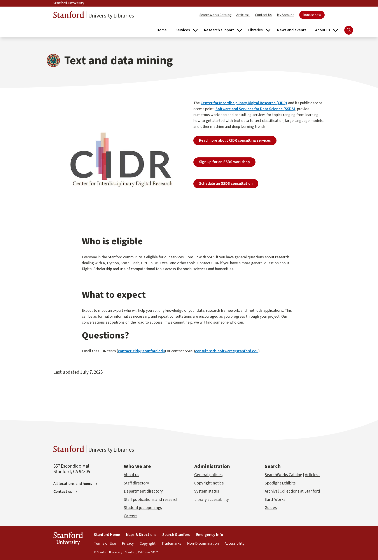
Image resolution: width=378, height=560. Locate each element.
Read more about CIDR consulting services (235, 140)
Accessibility (234, 543)
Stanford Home (107, 534)
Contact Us (263, 14)
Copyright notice (209, 483)
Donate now (312, 14)
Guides (271, 508)
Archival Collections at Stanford (292, 491)
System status (206, 491)
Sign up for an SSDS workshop (224, 162)
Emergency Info (209, 534)
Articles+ (243, 14)
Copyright (148, 543)
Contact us (62, 491)
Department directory (143, 491)
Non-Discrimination (203, 543)
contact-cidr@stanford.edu (141, 351)
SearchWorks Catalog (216, 14)
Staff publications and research (151, 500)
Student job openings (143, 508)
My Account (285, 14)
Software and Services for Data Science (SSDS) (255, 109)
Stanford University (68, 3)
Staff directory (136, 483)
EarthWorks (275, 500)
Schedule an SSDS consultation (226, 183)
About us (131, 475)
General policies (208, 475)
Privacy (128, 543)
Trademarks (171, 543)
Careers (130, 516)
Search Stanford (176, 534)
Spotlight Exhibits (280, 483)
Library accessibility (211, 500)
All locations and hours (72, 483)
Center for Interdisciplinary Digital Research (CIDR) (244, 103)
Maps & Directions (141, 534)
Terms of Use (105, 543)
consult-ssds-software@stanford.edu (226, 351)
